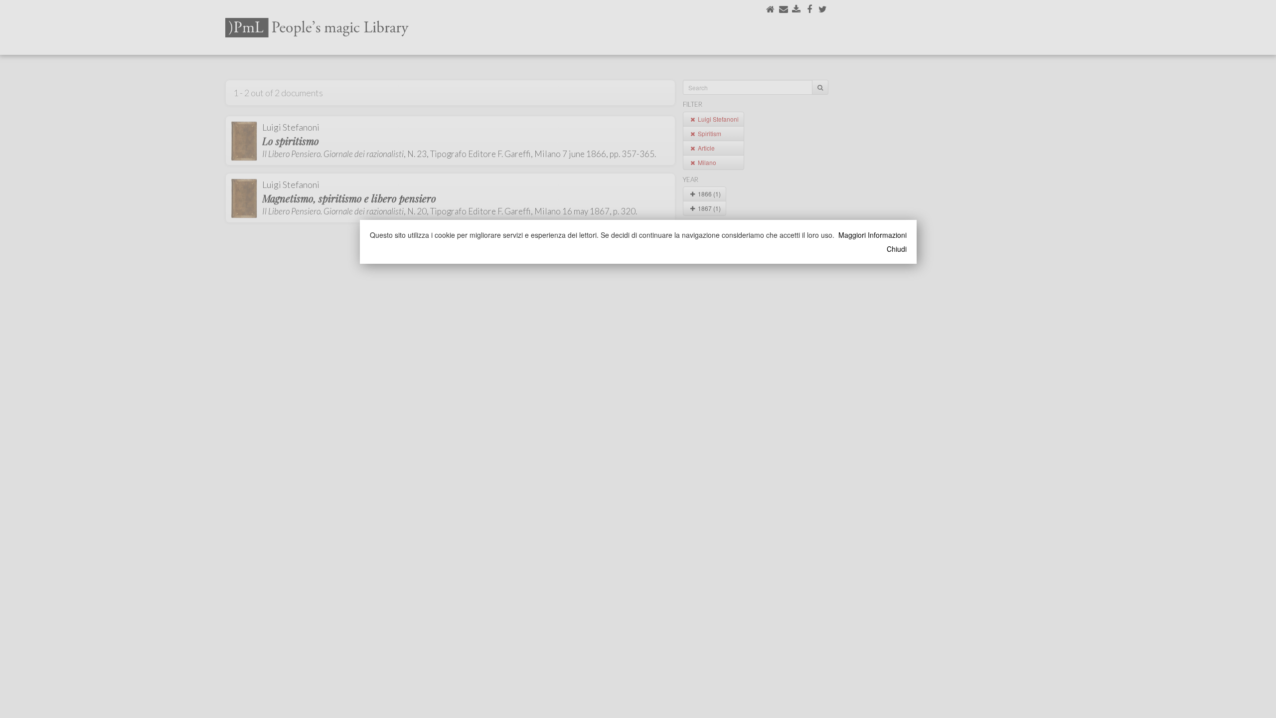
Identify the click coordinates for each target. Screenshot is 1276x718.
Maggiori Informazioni (872, 235)
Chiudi (897, 249)
